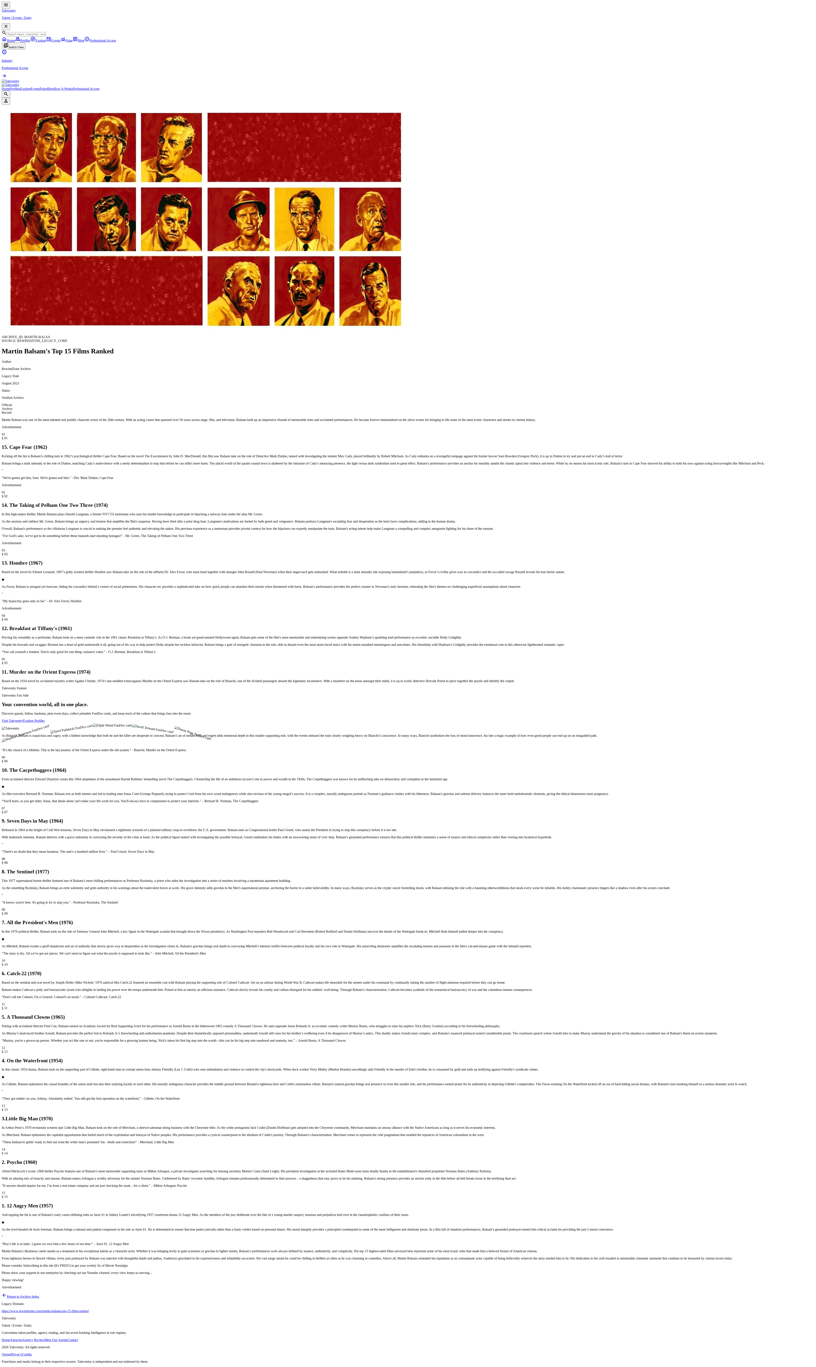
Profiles (15, 89)
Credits (27, 1354)
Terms (6, 1354)
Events (35, 89)
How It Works (63, 89)
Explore (25, 89)
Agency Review (33, 1340)
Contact (73, 1340)
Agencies (16, 1340)
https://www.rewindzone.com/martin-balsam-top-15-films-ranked (45, 1311)
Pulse (43, 89)
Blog (50, 89)
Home (6, 89)
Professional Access (86, 89)
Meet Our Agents (56, 1340)
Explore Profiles (34, 720)
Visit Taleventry (12, 720)
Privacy (16, 1354)
